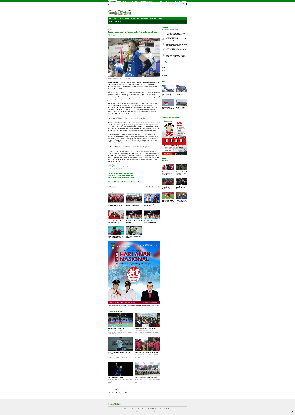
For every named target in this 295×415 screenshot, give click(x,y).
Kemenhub (135, 21)
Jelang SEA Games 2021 (120, 34)
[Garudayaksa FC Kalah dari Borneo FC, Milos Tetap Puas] (181, 167)
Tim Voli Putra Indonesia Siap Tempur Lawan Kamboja (151, 221)
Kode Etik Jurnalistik (160, 408)
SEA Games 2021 (112, 181)
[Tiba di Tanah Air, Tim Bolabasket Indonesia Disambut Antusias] (134, 198)
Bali (164, 65)
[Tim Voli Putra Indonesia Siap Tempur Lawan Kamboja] (152, 214)
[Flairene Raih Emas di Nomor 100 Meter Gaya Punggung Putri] (116, 230)
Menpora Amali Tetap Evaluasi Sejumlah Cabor (151, 204)
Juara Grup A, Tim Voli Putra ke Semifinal (133, 237)
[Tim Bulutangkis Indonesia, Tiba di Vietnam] (147, 320)
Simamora (113, 34)
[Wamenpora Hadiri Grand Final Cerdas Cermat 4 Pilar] (181, 181)
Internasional (153, 18)
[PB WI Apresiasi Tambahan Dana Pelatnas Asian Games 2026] (168, 181)
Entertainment (144, 18)
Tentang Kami (145, 408)
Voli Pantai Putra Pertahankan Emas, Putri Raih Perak (115, 221)
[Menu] (109, 4)
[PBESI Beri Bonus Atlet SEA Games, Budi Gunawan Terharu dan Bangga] (116, 198)
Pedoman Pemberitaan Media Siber (132, 408)
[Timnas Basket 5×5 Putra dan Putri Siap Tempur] (147, 344)
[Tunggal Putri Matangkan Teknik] (120, 369)
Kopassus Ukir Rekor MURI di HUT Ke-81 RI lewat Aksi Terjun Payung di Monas (168, 109)
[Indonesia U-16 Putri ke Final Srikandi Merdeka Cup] (168, 195)
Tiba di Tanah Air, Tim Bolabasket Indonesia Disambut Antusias (134, 204)
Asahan (165, 75)
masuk (115, 392)
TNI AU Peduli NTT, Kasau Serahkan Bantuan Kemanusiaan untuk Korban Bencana (181, 95)
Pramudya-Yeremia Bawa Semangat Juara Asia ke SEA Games (119, 353)
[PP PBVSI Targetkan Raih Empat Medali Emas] (147, 369)
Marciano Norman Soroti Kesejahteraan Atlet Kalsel (120, 166)
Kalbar (122, 21)
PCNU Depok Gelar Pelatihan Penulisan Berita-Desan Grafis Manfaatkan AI (175, 34)
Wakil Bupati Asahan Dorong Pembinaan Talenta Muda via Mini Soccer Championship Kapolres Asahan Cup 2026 (176, 56)
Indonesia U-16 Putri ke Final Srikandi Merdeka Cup (120, 175)
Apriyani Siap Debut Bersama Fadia (116, 328)
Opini (138, 18)
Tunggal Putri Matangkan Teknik (115, 377)
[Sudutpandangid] (120, 12)
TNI (164, 67)
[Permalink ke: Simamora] (109, 35)
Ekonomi (127, 18)
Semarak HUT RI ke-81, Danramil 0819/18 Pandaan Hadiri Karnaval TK (142, 1)
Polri (164, 70)
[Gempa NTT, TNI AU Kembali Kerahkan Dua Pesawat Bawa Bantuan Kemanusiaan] (181, 102)
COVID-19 (110, 21)
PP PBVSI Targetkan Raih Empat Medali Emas (146, 377)
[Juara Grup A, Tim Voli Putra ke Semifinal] (134, 230)
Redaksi (152, 408)
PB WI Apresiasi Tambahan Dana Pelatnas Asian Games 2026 (122, 171)
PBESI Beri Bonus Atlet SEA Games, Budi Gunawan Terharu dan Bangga (115, 205)
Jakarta (165, 73)
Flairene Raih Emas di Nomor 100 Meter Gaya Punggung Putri (115, 237)
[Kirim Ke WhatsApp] (159, 187)
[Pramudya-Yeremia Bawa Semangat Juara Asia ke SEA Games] (120, 344)
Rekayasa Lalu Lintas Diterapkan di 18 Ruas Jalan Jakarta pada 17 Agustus (176, 45)
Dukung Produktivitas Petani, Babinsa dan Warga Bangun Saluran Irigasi (185, 1)
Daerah (114, 18)
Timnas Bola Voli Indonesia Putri (126, 181)
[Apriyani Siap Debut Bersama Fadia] (120, 320)
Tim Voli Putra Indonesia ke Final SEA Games (134, 221)
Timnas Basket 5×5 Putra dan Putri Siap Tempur (146, 352)
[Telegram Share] (156, 187)
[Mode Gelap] (186, 4)
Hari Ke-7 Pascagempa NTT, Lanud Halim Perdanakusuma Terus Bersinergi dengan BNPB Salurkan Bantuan (168, 95)
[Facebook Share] (146, 187)
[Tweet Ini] (149, 187)
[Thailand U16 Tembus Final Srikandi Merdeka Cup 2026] (181, 195)
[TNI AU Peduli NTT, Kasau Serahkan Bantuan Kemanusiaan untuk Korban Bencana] (181, 88)
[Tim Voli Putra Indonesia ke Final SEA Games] (134, 214)
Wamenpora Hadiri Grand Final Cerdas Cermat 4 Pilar (121, 173)
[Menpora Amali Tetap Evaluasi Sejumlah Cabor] (152, 198)
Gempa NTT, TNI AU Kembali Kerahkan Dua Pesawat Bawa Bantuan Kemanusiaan (176, 50)
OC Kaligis (128, 21)
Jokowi (117, 21)
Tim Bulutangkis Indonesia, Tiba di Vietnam (145, 328)
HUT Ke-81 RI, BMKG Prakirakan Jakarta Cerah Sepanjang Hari (176, 39)
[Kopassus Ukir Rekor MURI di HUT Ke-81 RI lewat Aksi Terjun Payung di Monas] (168, 102)
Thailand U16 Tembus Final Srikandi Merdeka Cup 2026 (121, 177)
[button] (183, 4)
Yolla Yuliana (139, 181)
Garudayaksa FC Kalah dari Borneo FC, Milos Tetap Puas (121, 169)
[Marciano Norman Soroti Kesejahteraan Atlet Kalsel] (168, 167)
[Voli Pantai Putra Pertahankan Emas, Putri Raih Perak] (116, 214)
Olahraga (160, 18)
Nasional (121, 18)
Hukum (133, 18)
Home (109, 18)
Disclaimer (168, 408)
